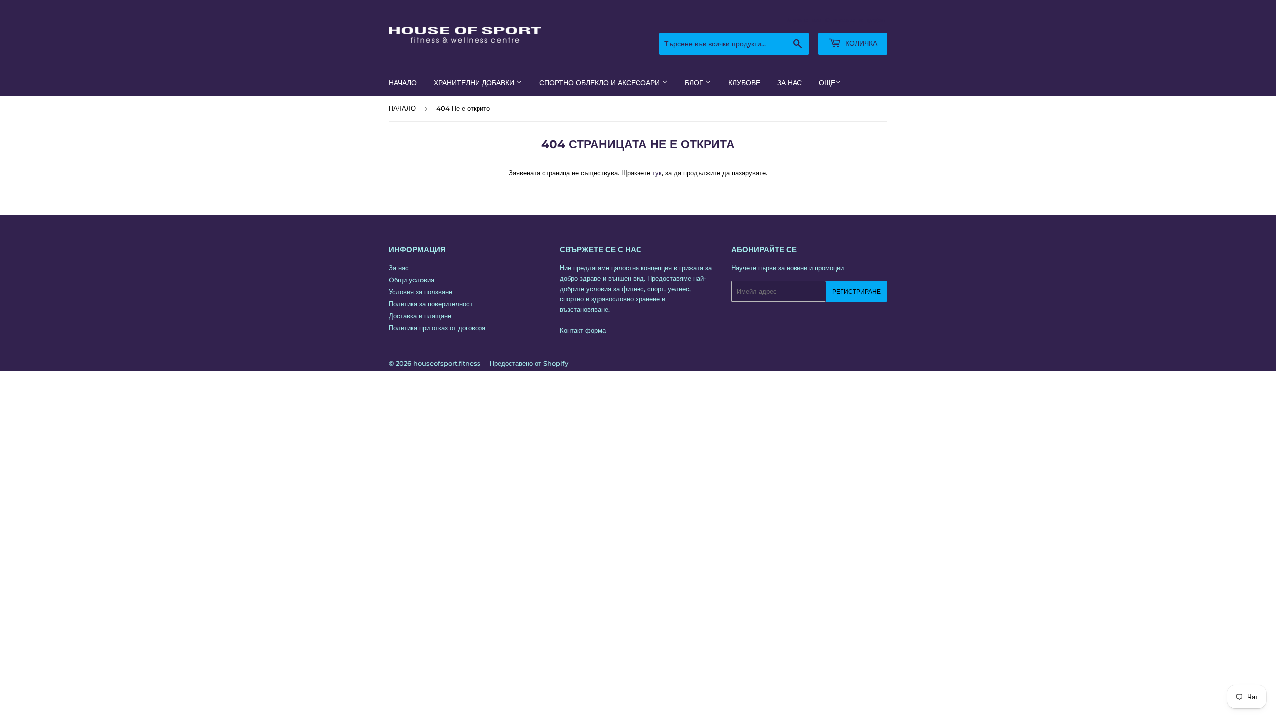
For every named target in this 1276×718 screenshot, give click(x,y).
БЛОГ (695, 82)
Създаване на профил (856, 20)
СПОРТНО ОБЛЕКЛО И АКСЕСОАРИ (600, 82)
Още (827, 82)
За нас (399, 268)
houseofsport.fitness (446, 363)
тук (657, 173)
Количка (860, 43)
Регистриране (856, 291)
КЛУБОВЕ (744, 82)
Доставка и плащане (420, 316)
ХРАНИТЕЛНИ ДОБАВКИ (475, 82)
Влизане (797, 20)
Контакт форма (583, 330)
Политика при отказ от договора (437, 328)
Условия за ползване (420, 292)
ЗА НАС (789, 82)
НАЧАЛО (403, 82)
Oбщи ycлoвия (411, 280)
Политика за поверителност (431, 304)
